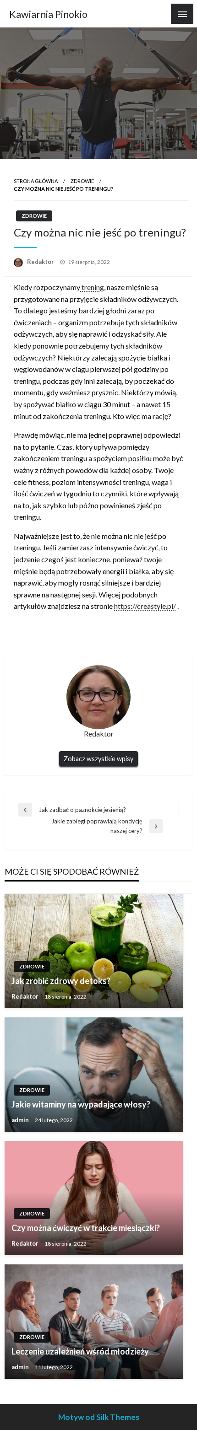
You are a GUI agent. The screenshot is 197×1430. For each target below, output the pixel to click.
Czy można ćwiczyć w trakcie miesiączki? (85, 1228)
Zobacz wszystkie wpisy (98, 759)
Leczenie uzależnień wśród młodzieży (80, 1351)
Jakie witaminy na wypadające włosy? (80, 1104)
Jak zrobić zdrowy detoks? (60, 981)
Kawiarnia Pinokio (48, 14)
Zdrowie (82, 181)
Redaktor (41, 261)
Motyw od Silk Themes (98, 1417)
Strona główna (36, 181)
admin (20, 1120)
